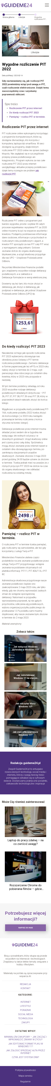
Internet (25, 1002)
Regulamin (25, 1081)
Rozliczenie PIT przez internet (25, 108)
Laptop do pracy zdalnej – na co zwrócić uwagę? (25, 842)
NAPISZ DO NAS (25, 928)
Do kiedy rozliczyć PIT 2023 (24, 112)
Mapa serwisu (25, 1075)
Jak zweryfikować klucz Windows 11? (25, 733)
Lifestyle (21, 17)
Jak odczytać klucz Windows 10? (25, 705)
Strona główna (8, 17)
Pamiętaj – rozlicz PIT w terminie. (27, 116)
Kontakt (25, 988)
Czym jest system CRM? (25, 1057)
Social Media (25, 1014)
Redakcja (25, 984)
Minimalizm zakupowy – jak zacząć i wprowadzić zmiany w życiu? (25, 1038)
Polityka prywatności (25, 1070)
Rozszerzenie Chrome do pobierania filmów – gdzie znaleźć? (25, 887)
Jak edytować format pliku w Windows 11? (25, 1045)
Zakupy (25, 1022)
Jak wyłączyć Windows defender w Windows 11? (25, 648)
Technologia (25, 1018)
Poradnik (25, 1010)
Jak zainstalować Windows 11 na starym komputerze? (25, 677)
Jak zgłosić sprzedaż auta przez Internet (25, 1051)
